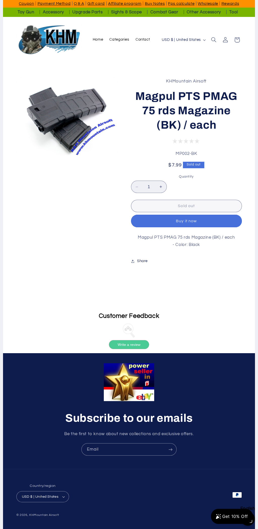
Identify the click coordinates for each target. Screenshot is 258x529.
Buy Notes (155, 4)
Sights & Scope (126, 12)
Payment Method (54, 4)
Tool (233, 12)
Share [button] (142, 261)
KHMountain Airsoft (44, 515)
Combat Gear (164, 12)
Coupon (26, 4)
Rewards (230, 4)
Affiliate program (125, 4)
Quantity (186, 176)
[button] (213, 40)
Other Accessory (204, 12)
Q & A (79, 4)
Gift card (96, 4)
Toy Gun (26, 12)
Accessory (53, 12)
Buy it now (186, 221)
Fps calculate (181, 4)
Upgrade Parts (87, 12)
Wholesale (208, 4)
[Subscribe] (170, 449)
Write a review (129, 345)
